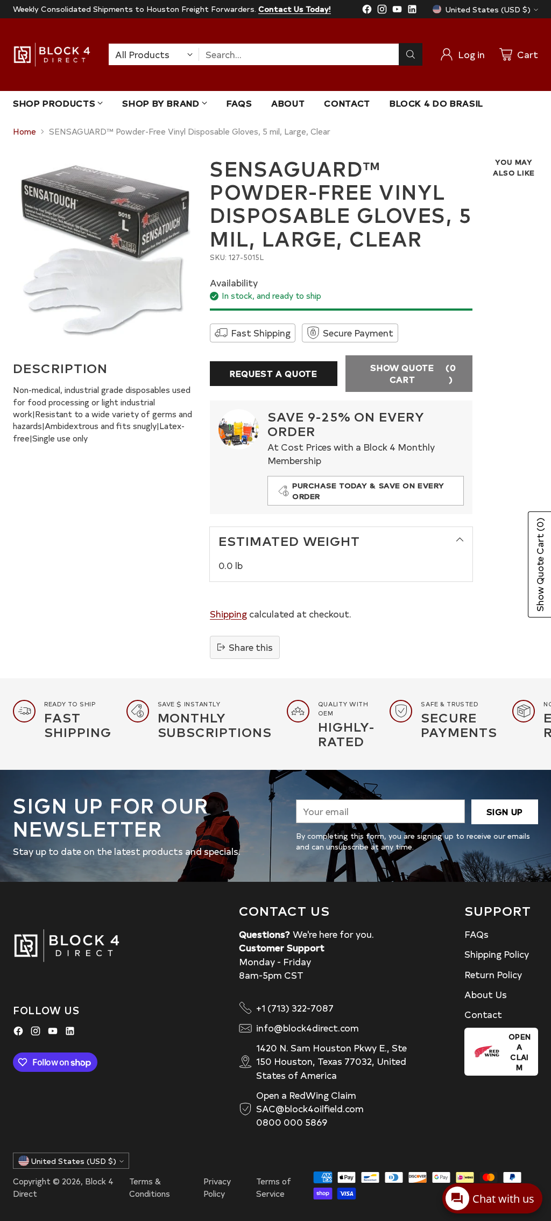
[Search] (410, 54)
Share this (251, 647)
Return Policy (493, 974)
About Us (485, 994)
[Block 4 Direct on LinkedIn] (412, 11)
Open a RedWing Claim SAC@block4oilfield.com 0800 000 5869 (310, 1108)
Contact (483, 1014)
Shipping (228, 614)
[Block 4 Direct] (52, 54)
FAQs (476, 934)
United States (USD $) (488, 9)
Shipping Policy (496, 954)
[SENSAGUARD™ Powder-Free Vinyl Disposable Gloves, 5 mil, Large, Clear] (105, 249)
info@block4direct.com (307, 1028)
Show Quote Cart (413, 373)
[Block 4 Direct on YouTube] (397, 11)
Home (24, 131)
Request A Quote (273, 373)
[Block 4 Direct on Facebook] (367, 11)
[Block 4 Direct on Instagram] (382, 11)
